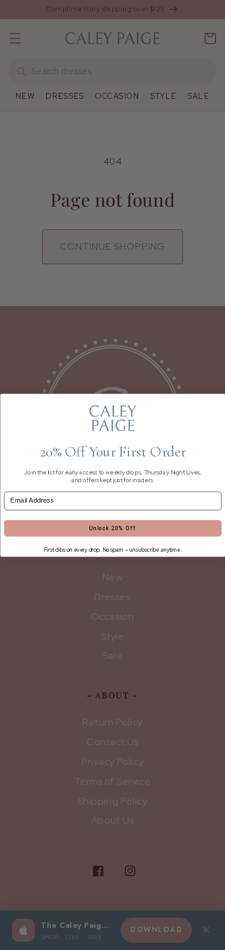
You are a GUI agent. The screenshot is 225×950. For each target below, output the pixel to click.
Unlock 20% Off (112, 528)
